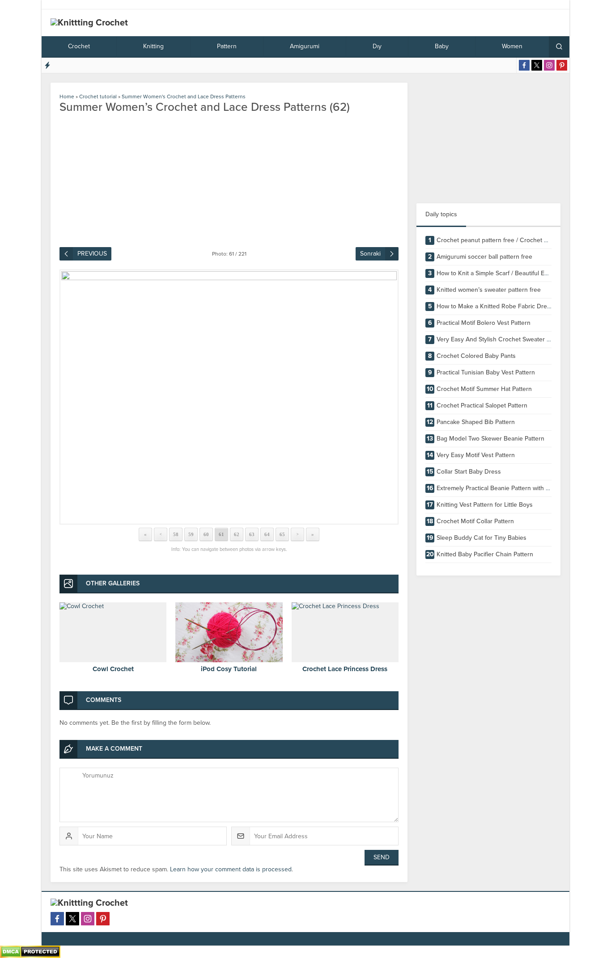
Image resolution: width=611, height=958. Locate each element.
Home (66, 96)
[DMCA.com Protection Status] (30, 954)
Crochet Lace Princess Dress (344, 669)
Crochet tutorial (98, 96)
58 (175, 534)
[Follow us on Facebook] (524, 65)
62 (236, 534)
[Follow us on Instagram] (549, 65)
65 (282, 534)
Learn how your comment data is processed (231, 869)
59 (191, 534)
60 (206, 534)
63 (252, 534)
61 (221, 534)
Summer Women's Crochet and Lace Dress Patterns (184, 96)
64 (267, 534)
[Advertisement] (488, 138)
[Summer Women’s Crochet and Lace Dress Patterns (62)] (229, 397)
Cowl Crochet (113, 669)
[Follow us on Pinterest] (561, 65)
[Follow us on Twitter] (536, 65)
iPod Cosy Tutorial (229, 669)
